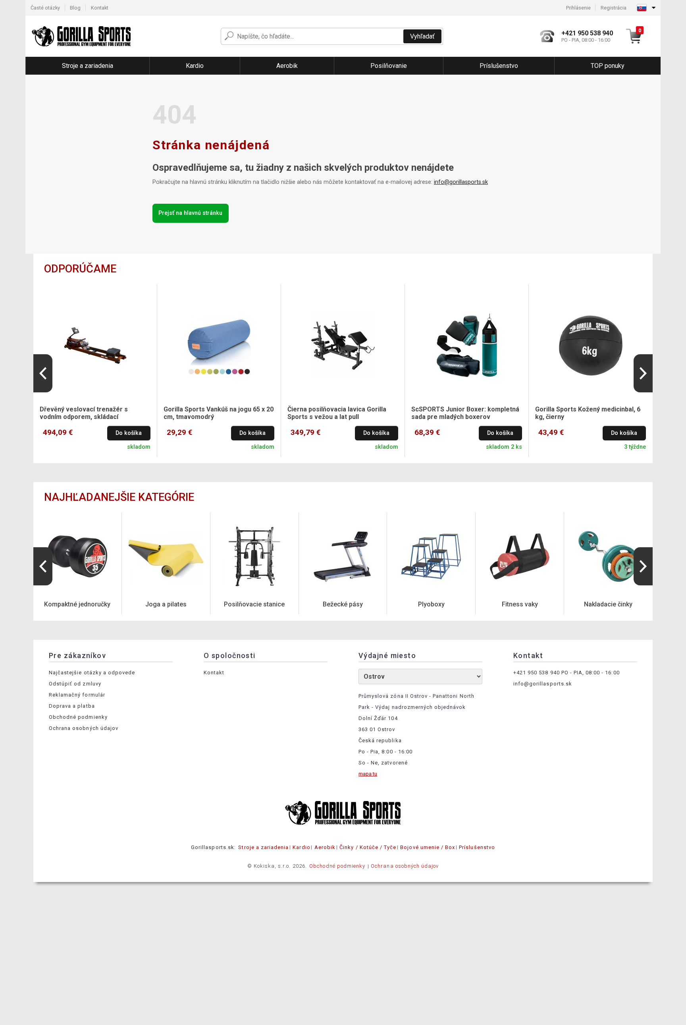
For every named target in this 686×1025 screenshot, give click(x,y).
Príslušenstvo (477, 847)
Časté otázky (45, 8)
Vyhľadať (422, 36)
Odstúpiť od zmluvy (75, 684)
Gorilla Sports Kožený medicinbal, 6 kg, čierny (587, 413)
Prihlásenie (578, 8)
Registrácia (613, 8)
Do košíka (129, 433)
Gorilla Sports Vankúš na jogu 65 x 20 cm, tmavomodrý (219, 413)
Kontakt (99, 8)
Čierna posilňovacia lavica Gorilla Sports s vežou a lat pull (336, 413)
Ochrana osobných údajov (83, 728)
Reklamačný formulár (77, 695)
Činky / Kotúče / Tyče (367, 847)
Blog (75, 8)
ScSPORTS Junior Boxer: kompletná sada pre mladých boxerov (465, 413)
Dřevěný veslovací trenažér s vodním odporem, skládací (84, 413)
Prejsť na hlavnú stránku (190, 213)
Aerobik (324, 847)
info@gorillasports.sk (461, 182)
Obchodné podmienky (78, 717)
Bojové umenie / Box (427, 847)
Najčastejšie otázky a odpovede (92, 673)
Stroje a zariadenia (263, 847)
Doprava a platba (72, 706)
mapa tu (367, 774)
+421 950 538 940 (536, 673)
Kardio (301, 847)
